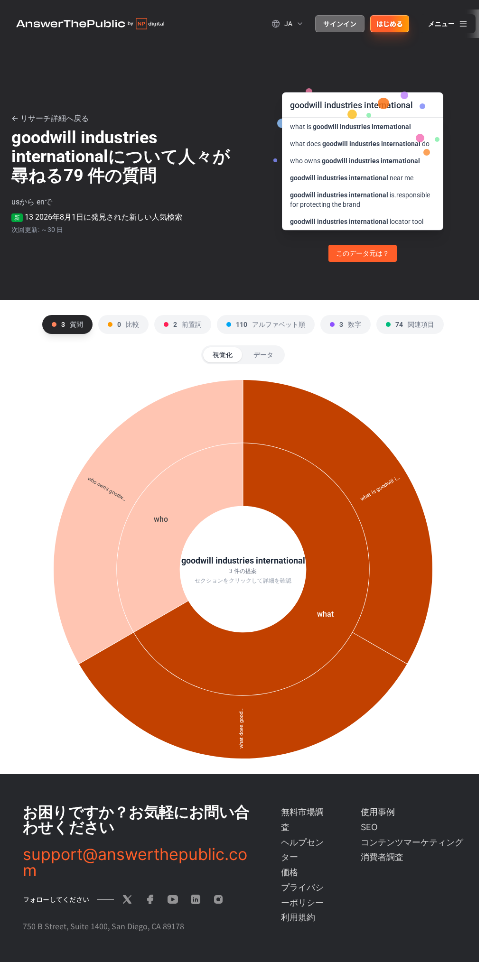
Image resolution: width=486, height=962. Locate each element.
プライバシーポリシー (302, 894)
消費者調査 (382, 857)
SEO (369, 827)
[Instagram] (218, 899)
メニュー (441, 24)
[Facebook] (150, 899)
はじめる (389, 23)
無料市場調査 (302, 819)
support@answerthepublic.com (135, 862)
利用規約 (298, 917)
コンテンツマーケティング (412, 842)
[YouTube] (172, 899)
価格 (289, 872)
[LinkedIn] (195, 899)
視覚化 (223, 355)
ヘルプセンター (302, 849)
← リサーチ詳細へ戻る (50, 118)
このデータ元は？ (362, 253)
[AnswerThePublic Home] (90, 23)
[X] (127, 899)
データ (263, 355)
